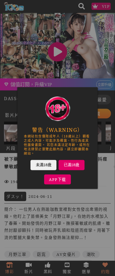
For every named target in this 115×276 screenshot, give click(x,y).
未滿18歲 (43, 165)
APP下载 (57, 179)
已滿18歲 (71, 165)
